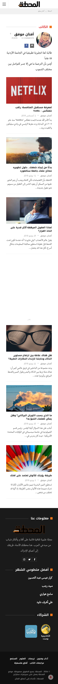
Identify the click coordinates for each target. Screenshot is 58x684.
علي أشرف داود (45, 602)
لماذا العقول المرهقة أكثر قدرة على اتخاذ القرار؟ (31, 229)
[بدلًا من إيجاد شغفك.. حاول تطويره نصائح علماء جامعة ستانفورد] (29, 150)
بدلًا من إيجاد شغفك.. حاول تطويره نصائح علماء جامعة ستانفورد (32, 169)
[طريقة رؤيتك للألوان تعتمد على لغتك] (29, 458)
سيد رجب (47, 586)
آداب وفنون (42, 659)
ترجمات (31, 659)
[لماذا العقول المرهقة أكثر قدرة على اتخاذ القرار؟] (29, 210)
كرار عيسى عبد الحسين (40, 578)
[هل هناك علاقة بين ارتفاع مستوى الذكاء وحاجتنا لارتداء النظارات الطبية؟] (29, 338)
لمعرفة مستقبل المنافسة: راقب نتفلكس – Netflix (33, 109)
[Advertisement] (29, 286)
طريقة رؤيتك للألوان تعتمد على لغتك (31, 475)
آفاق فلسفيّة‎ (21, 663)
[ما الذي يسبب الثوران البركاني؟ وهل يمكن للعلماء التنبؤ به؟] (29, 398)
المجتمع (13, 659)
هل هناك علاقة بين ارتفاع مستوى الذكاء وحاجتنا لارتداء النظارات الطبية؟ (30, 357)
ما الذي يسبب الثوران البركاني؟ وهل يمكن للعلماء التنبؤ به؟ (31, 417)
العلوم (22, 659)
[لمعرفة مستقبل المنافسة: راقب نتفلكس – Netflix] (29, 90)
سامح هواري (46, 594)
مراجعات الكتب (37, 663)
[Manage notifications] (50, 677)
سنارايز (16, 674)
